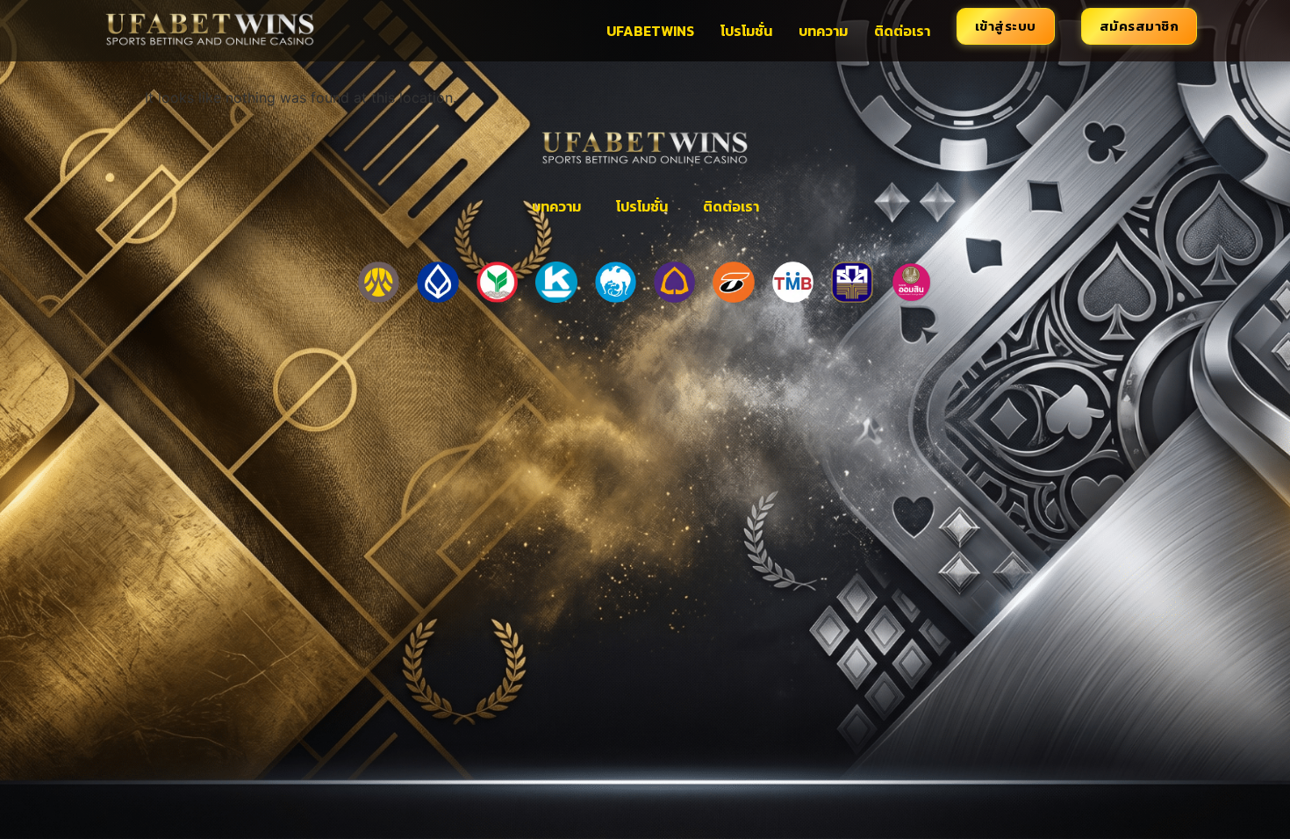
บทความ (823, 30)
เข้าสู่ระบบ (1005, 26)
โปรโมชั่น (746, 30)
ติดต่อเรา (902, 30)
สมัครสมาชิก (1139, 26)
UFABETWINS (650, 30)
